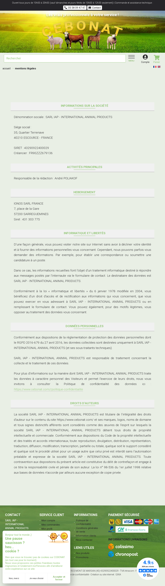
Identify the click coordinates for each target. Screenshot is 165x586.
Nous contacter (84, 540)
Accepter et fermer (59, 578)
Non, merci (14, 578)
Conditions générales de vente (87, 530)
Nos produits (82, 553)
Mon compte (48, 520)
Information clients (86, 535)
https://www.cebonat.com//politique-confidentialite (48, 389)
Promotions (82, 557)
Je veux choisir (36, 578)
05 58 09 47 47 (76, 7)
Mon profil (47, 528)
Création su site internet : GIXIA (106, 574)
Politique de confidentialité (83, 522)
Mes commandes (51, 524)
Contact (96, 7)
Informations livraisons (127, 539)
